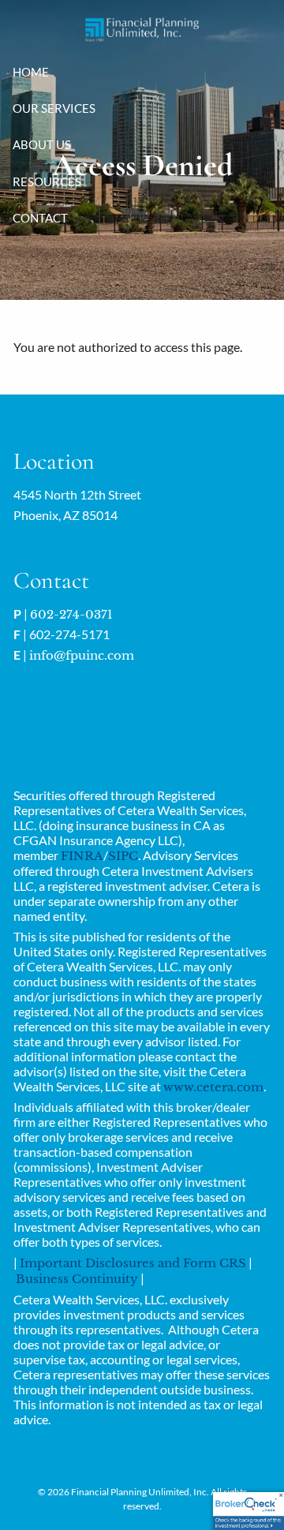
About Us (42, 144)
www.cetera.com (213, 1086)
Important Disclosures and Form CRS (133, 1262)
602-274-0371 (71, 614)
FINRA (82, 855)
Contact (40, 218)
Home (31, 72)
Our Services (54, 108)
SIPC (123, 855)
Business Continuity (77, 1278)
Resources (47, 181)
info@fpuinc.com (81, 655)
